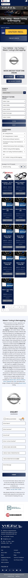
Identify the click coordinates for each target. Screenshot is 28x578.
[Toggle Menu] (25, 8)
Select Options (8, 193)
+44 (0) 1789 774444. (16, 489)
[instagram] (9, 570)
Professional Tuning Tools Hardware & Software (13, 142)
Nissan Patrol (22, 383)
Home (5, 23)
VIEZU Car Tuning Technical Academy (13, 151)
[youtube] (16, 570)
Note (4, 381)
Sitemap (18, 576)
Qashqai (9, 381)
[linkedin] (13, 570)
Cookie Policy (4, 560)
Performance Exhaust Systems (11, 139)
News (2, 555)
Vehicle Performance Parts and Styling (13, 146)
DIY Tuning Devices (8, 133)
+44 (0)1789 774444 (8, 536)
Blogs (15, 555)
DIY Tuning (20, 77)
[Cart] (26, 1)
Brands (9, 23)
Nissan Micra (13, 379)
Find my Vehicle (14, 38)
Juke (15, 381)
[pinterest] (20, 570)
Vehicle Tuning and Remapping (11, 149)
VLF (4, 154)
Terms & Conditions (19, 557)
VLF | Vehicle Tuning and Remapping (12, 157)
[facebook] (2, 570)
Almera (19, 379)
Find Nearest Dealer (14, 81)
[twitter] (6, 570)
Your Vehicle (17, 552)
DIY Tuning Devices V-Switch (10, 136)
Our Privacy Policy (18, 560)
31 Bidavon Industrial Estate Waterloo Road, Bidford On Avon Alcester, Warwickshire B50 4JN (9, 532)
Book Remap (8, 77)
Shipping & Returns (5, 557)
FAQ (2, 550)
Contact (16, 550)
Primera (23, 379)
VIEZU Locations (5, 562)
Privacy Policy (11, 576)
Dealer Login (6, 4)
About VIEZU (4, 552)
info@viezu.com (7, 539)
